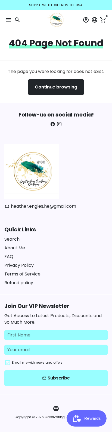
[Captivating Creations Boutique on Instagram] (59, 124)
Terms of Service (22, 274)
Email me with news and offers (37, 362)
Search (12, 239)
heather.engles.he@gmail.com (40, 206)
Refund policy (18, 283)
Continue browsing (56, 87)
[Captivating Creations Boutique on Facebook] (53, 124)
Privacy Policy (19, 265)
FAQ (8, 256)
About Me (14, 248)
